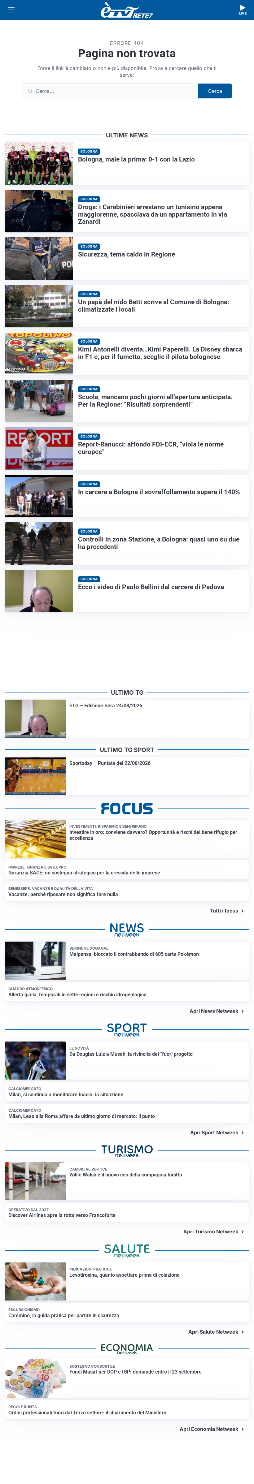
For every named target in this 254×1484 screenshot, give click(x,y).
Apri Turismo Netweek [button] (210, 1231)
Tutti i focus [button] (224, 911)
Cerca (215, 91)
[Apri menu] (11, 9)
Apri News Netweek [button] (214, 1011)
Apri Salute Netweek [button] (213, 1332)
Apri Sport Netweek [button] (214, 1132)
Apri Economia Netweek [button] (209, 1429)
